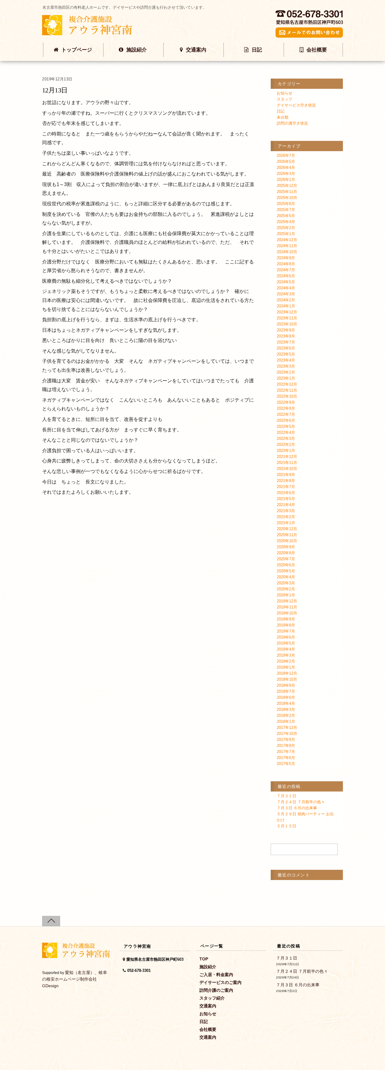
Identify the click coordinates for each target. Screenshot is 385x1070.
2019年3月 (286, 655)
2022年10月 (287, 396)
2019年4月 (286, 649)
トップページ (76, 50)
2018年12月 (287, 673)
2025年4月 (286, 221)
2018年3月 (286, 709)
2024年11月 (287, 246)
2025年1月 (286, 234)
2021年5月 (286, 498)
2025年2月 (286, 228)
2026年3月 (286, 173)
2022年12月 (287, 384)
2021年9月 (286, 474)
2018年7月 (286, 691)
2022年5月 (286, 426)
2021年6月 (286, 492)
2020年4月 (286, 577)
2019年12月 (287, 601)
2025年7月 (286, 209)
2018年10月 (287, 679)
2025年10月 (287, 197)
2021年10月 (287, 468)
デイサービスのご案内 (220, 982)
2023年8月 (286, 336)
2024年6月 (286, 276)
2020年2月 (286, 589)
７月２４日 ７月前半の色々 (301, 802)
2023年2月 (286, 372)
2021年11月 (287, 462)
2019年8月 (286, 625)
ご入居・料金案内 (216, 974)
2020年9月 (286, 547)
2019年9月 (286, 619)
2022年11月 (287, 390)
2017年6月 (286, 757)
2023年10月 (287, 324)
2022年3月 (286, 438)
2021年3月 (286, 511)
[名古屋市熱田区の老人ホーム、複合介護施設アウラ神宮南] (87, 32)
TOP (203, 958)
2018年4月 (286, 703)
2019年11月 (287, 607)
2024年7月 (286, 270)
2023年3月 (286, 366)
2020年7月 (286, 559)
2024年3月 (286, 294)
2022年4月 (286, 432)
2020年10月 (287, 541)
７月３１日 (286, 796)
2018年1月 (286, 721)
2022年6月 (286, 420)
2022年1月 (286, 450)
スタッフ (284, 99)
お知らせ (284, 93)
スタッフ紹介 (212, 998)
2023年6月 (286, 348)
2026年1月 (286, 179)
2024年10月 (287, 252)
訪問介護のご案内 (216, 990)
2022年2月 (286, 444)
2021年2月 (286, 517)
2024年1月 (286, 306)
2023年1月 (286, 378)
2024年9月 (286, 258)
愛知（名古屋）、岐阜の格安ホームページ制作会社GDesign (74, 979)
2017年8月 (286, 745)
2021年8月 (286, 480)
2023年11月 (287, 318)
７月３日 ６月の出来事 (297, 808)
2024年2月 (286, 300)
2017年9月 (286, 739)
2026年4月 (286, 167)
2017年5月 (286, 763)
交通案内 (196, 50)
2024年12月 (287, 240)
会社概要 (316, 50)
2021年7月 (286, 486)
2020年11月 (287, 535)
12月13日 (55, 90)
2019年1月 (286, 667)
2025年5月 (286, 215)
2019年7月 (286, 631)
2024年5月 (286, 282)
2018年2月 (286, 715)
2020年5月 (286, 571)
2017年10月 (287, 733)
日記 (257, 50)
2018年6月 (286, 697)
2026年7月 (286, 155)
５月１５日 (286, 826)
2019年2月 (286, 661)
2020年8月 (286, 553)
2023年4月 (286, 360)
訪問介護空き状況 (292, 123)
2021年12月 (287, 456)
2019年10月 (287, 613)
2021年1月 (286, 523)
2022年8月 (286, 408)
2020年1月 (286, 595)
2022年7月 (286, 414)
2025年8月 (286, 203)
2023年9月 (286, 330)
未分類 (282, 117)
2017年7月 (286, 751)
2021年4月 (286, 504)
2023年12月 (287, 312)
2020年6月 (286, 565)
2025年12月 (287, 185)
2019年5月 (286, 643)
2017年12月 (287, 727)
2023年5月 (286, 354)
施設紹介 (136, 50)
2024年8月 (286, 264)
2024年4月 (286, 288)
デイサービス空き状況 (296, 105)
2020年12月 (287, 529)
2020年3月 (286, 583)
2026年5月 (286, 161)
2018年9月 (286, 685)
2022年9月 (286, 402)
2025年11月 (287, 191)
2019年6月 (286, 637)
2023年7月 (286, 342)
